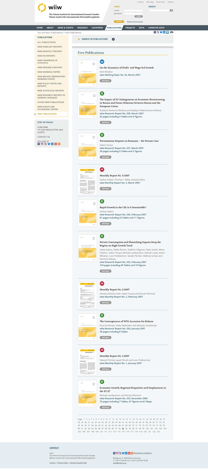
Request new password (135, 21)
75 (150, 425)
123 (158, 431)
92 (120, 428)
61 (103, 425)
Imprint (170, 2)
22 (147, 419)
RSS (59, 144)
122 (153, 431)
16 (127, 419)
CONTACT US (43, 136)
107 (88, 431)
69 (130, 425)
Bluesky (49, 144)
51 (157, 422)
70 (133, 425)
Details (105, 80)
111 (105, 431)
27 (164, 419)
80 (79, 428)
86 (99, 428)
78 (160, 425)
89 (109, 428)
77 (157, 425)
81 (82, 428)
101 (151, 428)
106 (83, 431)
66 (120, 425)
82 (86, 428)
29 (82, 422)
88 (106, 428)
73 (143, 425)
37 (109, 422)
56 (86, 425)
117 (131, 431)
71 (137, 425)
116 (127, 431)
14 (120, 419)
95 (130, 428)
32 (92, 422)
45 (137, 422)
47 (143, 422)
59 (96, 425)
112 (110, 431)
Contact (141, 2)
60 (99, 425)
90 (113, 428)
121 (149, 431)
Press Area (160, 2)
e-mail (116, 10)
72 (140, 425)
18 (134, 419)
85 (96, 428)
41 (123, 422)
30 (86, 422)
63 (109, 425)
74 (147, 425)
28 (79, 422)
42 (126, 422)
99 (143, 428)
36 (106, 422)
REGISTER (119, 21)
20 (140, 419)
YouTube (55, 144)
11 (110, 419)
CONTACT (54, 447)
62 (106, 425)
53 (164, 422)
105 (79, 431)
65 (116, 425)
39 (116, 422)
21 (144, 419)
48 (147, 422)
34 (99, 422)
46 (140, 422)
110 (101, 431)
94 (126, 428)
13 (117, 419)
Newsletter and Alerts (143, 453)
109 (96, 431)
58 (92, 425)
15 (123, 419)
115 (123, 431)
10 (106, 419)
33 (96, 422)
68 (126, 425)
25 (157, 419)
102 (156, 428)
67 (123, 425)
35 (103, 422)
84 (92, 428)
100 (147, 428)
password (118, 13)
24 (154, 419)
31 (89, 422)
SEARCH (171, 10)
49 (150, 422)
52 (160, 422)
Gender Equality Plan (78, 463)
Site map (149, 2)
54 (79, 425)
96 (133, 428)
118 (136, 431)
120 (145, 431)
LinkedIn (52, 144)
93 (123, 428)
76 (154, 425)
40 (120, 422)
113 (114, 431)
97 (137, 428)
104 (164, 428)
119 (140, 431)
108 (92, 431)
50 (154, 422)
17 (130, 419)
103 (160, 428)
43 (130, 422)
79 (164, 425)
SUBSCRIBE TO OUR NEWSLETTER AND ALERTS (50, 130)
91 (116, 428)
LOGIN (139, 16)
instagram (42, 144)
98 (140, 428)
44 (133, 422)
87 (103, 428)
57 (89, 425)
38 (113, 422)
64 (113, 425)
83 (89, 428)
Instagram (117, 453)
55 (82, 425)
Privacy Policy (62, 463)
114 (118, 431)
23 (151, 419)
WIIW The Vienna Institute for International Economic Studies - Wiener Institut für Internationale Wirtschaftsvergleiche (73, 11)
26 (161, 419)
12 (113, 419)
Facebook (38, 144)
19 (137, 419)
